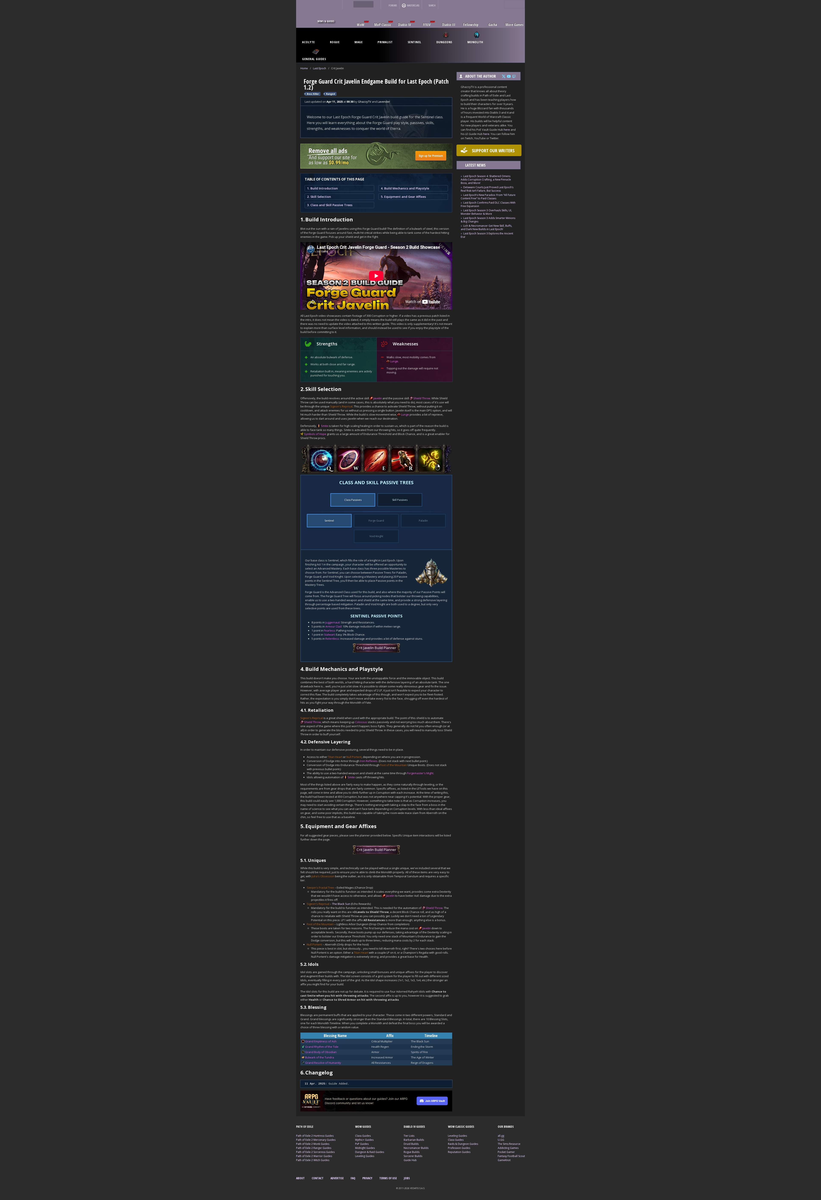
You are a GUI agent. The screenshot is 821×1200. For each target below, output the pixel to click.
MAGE (358, 42)
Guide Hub (410, 1160)
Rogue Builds (411, 1152)
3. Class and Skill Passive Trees (329, 205)
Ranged (330, 93)
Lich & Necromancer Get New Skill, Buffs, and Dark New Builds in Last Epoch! (486, 227)
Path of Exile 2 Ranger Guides (313, 1148)
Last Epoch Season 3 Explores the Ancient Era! (487, 235)
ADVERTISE (337, 1178)
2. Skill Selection (319, 197)
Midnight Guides (365, 1148)
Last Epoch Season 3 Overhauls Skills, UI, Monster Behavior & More (486, 212)
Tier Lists (409, 1136)
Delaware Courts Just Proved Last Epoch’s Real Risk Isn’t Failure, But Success (487, 188)
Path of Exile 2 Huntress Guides (315, 1136)
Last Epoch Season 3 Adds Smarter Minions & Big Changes (488, 219)
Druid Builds (411, 1144)
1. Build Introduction (322, 188)
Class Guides (363, 1136)
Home (304, 68)
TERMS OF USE (388, 1178)
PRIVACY (367, 1178)
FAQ (353, 1178)
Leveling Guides (364, 1156)
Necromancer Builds (416, 1148)
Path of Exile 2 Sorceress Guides (315, 1152)
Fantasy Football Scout (511, 1156)
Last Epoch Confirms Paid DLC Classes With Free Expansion (488, 204)
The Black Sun (341, 904)
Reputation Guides (459, 1152)
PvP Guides (362, 1144)
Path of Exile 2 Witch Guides (312, 1160)
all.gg (501, 1136)
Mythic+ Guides (364, 1140)
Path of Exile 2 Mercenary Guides (315, 1140)
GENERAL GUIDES (314, 59)
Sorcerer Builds (413, 1156)
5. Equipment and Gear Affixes (403, 197)
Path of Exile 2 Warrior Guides (314, 1156)
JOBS (407, 1178)
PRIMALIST (385, 42)
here (507, 130)
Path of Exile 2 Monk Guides (312, 1144)
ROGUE (335, 42)
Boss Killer (313, 93)
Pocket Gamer (506, 1152)
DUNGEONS (444, 42)
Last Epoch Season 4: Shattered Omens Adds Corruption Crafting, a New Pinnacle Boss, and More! (486, 179)
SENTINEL (414, 42)
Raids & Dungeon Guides (463, 1144)
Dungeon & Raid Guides (369, 1152)
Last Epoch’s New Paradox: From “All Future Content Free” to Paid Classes (488, 196)
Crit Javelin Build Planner (376, 647)
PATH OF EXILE (304, 1127)
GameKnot (504, 1160)
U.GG (501, 1140)
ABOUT (300, 1178)
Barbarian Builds (414, 1140)
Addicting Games (508, 1148)
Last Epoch (319, 68)
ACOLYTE (308, 42)
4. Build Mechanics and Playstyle (405, 188)
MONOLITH (475, 42)
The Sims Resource (509, 1144)
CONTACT (317, 1178)
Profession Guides (459, 1148)
